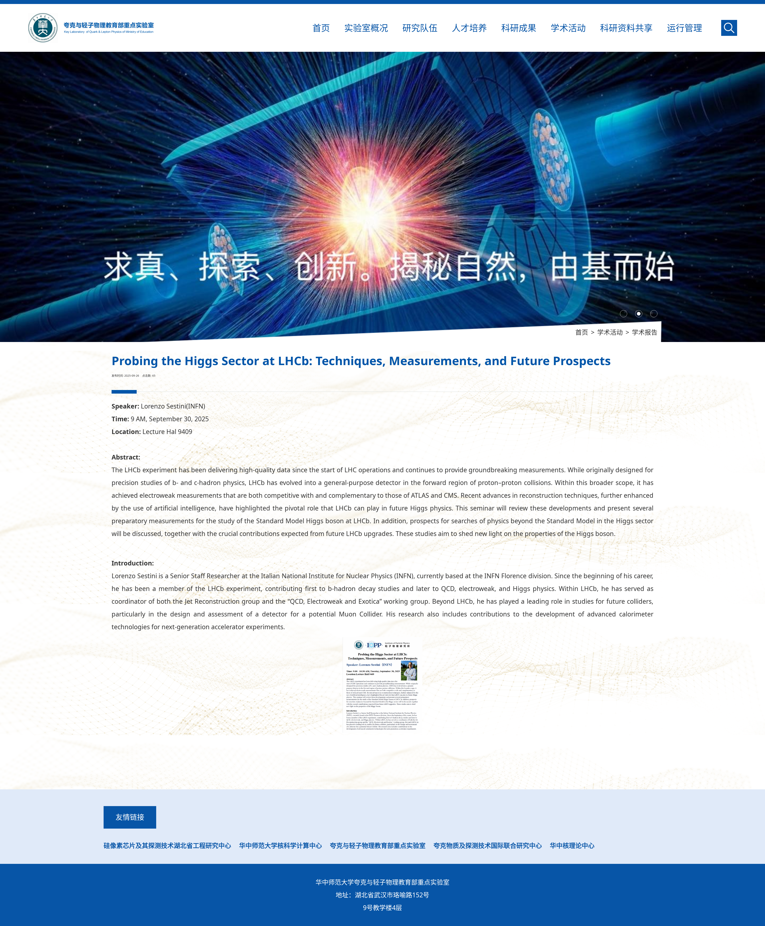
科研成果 (518, 28)
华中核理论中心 (572, 845)
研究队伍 (419, 28)
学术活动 (568, 28)
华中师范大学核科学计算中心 (280, 845)
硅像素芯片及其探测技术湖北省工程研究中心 (167, 845)
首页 (321, 28)
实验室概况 (366, 28)
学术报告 (644, 332)
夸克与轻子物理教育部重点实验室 (378, 845)
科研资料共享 (626, 28)
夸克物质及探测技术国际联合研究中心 (488, 845)
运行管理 (684, 28)
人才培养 (469, 28)
